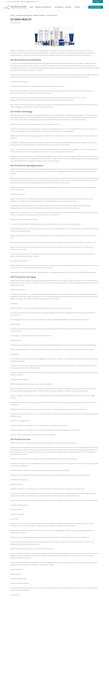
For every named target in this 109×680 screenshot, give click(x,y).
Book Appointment (95, 7)
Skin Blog (68, 7)
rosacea (84, 98)
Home (31, 7)
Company (77, 7)
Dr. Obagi (13, 63)
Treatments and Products (43, 7)
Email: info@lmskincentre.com (30, 1)
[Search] (85, 7)
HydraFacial (75, 272)
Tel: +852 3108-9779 (13, 1)
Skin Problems (59, 7)
